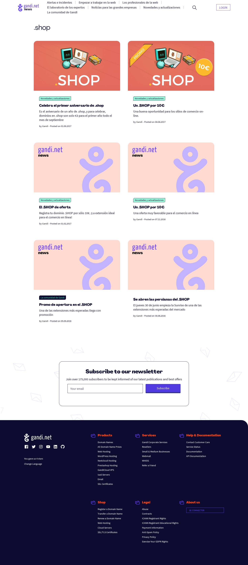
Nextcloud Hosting (107, 460)
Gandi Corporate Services (154, 442)
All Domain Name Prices (110, 446)
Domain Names (105, 442)
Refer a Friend (149, 465)
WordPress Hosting (107, 456)
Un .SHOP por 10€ (148, 106)
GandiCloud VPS (106, 469)
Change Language (33, 464)
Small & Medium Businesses (156, 451)
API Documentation (196, 456)
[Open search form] (194, 7)
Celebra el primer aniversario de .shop (71, 106)
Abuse (145, 509)
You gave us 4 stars (33, 458)
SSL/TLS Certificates (107, 532)
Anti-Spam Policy (150, 532)
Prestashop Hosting (107, 465)
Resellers (146, 446)
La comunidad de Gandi (52, 297)
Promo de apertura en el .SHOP (65, 305)
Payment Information (153, 527)
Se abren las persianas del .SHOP (161, 299)
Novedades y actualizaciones (55, 98)
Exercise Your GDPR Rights (155, 541)
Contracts (147, 513)
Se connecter (196, 510)
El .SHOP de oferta (55, 207)
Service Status (193, 446)
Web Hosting (104, 451)
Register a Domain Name (110, 509)
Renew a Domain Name (109, 518)
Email (100, 479)
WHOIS (145, 460)
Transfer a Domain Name (110, 513)
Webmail (146, 456)
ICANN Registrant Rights (154, 518)
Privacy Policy (149, 536)
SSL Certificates (105, 483)
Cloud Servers (105, 527)
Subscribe (163, 388)
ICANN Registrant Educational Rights (160, 522)
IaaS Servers (104, 474)
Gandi (45, 126)
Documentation (194, 451)
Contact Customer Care (198, 442)
